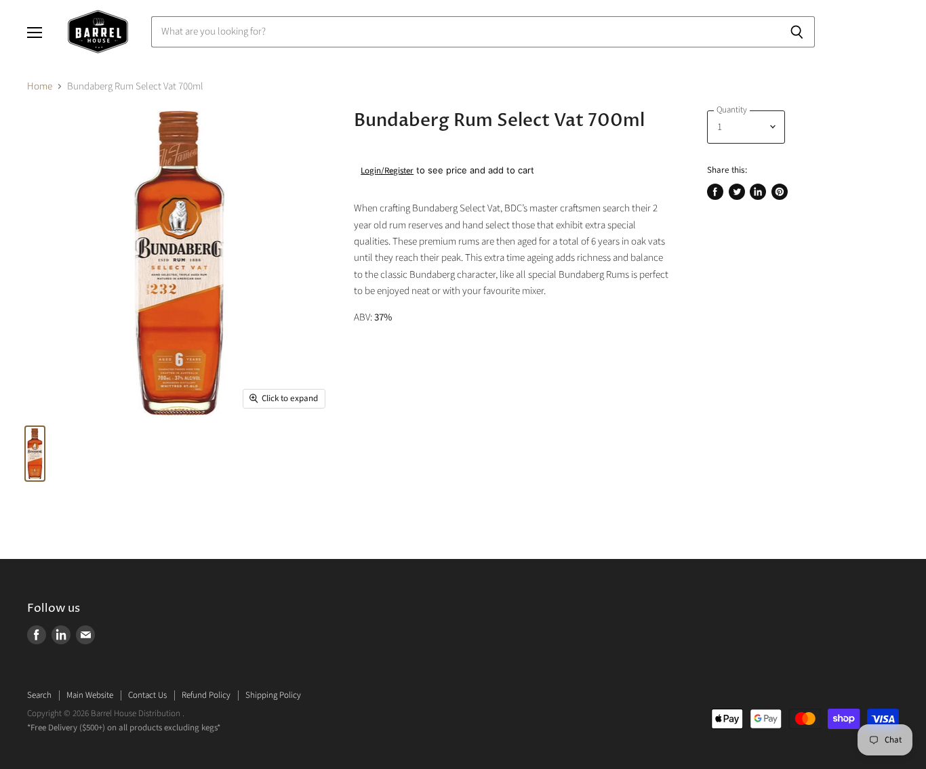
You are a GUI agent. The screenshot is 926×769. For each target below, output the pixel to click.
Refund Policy (206, 695)
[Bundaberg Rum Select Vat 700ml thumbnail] (35, 453)
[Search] (797, 31)
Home (39, 86)
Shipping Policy (273, 695)
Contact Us (147, 695)
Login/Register (387, 171)
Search (39, 695)
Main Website (89, 695)
